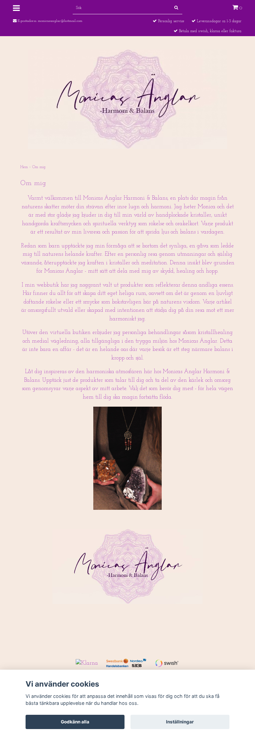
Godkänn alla (75, 721)
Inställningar (180, 721)
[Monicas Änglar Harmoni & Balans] (127, 98)
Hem (24, 167)
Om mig (38, 167)
